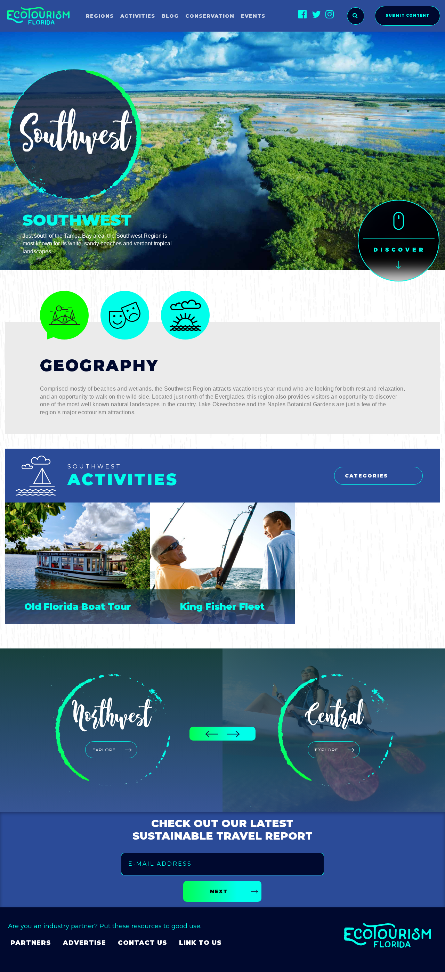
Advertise (84, 943)
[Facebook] (303, 14)
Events (253, 16)
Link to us (200, 943)
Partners (30, 943)
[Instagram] (330, 14)
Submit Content (408, 15)
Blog (170, 16)
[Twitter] (316, 14)
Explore (104, 749)
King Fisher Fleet (222, 606)
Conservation (209, 16)
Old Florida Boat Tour (77, 606)
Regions (100, 16)
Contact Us (142, 943)
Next (219, 891)
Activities (137, 16)
